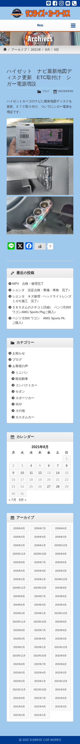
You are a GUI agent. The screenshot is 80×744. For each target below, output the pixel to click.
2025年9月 (61, 553)
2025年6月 (61, 562)
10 (22, 472)
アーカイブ (19, 49)
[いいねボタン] (40, 246)
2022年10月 (40, 655)
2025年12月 (60, 545)
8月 (47, 49)
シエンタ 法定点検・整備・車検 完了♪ (41, 290)
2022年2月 (19, 681)
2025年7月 (40, 562)
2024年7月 (40, 596)
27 (49, 486)
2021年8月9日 (65, 91)
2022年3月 (61, 672)
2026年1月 (40, 545)
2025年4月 (40, 570)
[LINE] (48, 3)
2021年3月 (61, 706)
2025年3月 (61, 570)
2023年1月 (40, 647)
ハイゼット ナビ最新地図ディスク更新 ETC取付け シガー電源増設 (39, 77)
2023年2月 (19, 647)
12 (40, 472)
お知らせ (18, 353)
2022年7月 (40, 664)
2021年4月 (40, 706)
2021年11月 (19, 689)
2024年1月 (40, 613)
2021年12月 (60, 681)
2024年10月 (40, 587)
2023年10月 (40, 621)
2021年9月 (61, 689)
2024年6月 (61, 596)
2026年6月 (61, 528)
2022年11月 (19, 655)
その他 (20, 410)
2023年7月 (40, 630)
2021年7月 (40, 698)
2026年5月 (19, 536)
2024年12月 (60, 579)
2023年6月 (61, 630)
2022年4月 (40, 672)
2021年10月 (40, 689)
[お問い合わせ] (68, 3)
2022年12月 (60, 647)
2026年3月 (61, 536)
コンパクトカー (26, 385)
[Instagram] (61, 3)
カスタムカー (25, 417)
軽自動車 (22, 378)
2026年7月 (40, 528)
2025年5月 (19, 570)
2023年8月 (19, 630)
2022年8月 (19, 664)
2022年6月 (61, 664)
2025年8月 (19, 562)
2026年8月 (19, 528)
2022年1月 (40, 681)
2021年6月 (61, 698)
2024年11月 (19, 587)
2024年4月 (40, 604)
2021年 (36, 49)
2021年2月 (19, 715)
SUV (19, 404)
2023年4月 (40, 638)
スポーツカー (25, 398)
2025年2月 (19, 579)
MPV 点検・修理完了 (28, 283)
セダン (20, 391)
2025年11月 (19, 553)
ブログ (45, 91)
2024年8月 (19, 596)
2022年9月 (61, 655)
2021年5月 (19, 706)
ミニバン (22, 372)
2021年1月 (40, 715)
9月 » (22, 500)
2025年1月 (40, 579)
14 (58, 472)
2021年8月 (19, 698)
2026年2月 (19, 545)
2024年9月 (61, 587)
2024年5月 (19, 604)
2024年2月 (19, 613)
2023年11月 (19, 621)
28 (58, 486)
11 (31, 472)
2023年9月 (61, 621)
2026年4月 (40, 536)
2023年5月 (19, 638)
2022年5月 (19, 672)
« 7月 (12, 500)
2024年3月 (61, 604)
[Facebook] (55, 3)
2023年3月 (61, 638)
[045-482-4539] (74, 3)
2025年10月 (40, 553)
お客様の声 (20, 366)
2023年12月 (60, 613)
